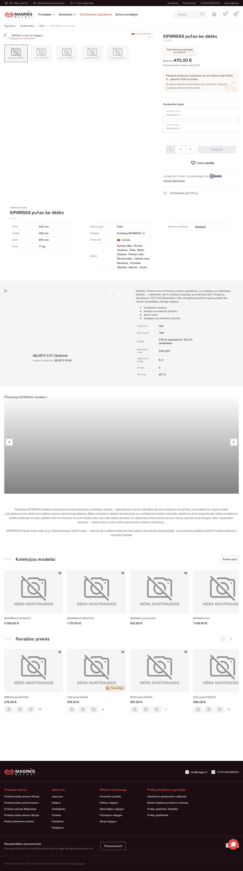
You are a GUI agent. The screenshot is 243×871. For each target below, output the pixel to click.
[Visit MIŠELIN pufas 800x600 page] (33, 670)
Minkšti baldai (27, 26)
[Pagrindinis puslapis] (18, 14)
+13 (39, 709)
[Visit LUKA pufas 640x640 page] (96, 670)
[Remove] (170, 149)
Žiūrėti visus (230, 559)
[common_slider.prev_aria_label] (9, 442)
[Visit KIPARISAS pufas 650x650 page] (159, 591)
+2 (102, 709)
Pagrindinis (9, 26)
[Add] (190, 149)
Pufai (41, 26)
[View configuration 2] (20, 709)
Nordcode (79, 863)
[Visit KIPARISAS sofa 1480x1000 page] (96, 591)
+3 (228, 709)
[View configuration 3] (30, 709)
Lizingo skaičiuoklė (174, 180)
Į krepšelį (217, 149)
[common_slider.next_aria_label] (233, 442)
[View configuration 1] (9, 709)
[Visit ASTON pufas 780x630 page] (159, 670)
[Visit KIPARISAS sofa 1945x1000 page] (33, 591)
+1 (166, 709)
